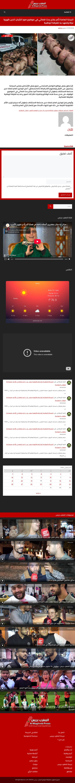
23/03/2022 (70, 693)
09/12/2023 (70, 607)
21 (12, 481)
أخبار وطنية (68, 753)
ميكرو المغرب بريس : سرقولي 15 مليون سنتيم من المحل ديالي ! (51, 666)
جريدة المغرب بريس (57, 736)
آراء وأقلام (68, 749)
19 (31, 481)
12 (31, 477)
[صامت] (9, 259)
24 (50, 484)
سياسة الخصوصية (31, 736)
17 (50, 481)
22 (70, 484)
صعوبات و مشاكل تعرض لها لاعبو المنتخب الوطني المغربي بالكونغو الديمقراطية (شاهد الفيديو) (42, 708)
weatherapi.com (37, 321)
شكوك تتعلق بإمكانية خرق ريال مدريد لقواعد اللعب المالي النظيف (46, 111)
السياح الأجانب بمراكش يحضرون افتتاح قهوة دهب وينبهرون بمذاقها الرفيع (47, 688)
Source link (68, 146)
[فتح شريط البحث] (4, 12)
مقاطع (69, 771)
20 (22, 481)
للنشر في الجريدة (31, 732)
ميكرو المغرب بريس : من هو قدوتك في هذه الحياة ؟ (55, 644)
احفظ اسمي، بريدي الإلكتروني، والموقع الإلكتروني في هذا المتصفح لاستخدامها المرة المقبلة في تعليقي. (38, 188)
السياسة (68, 760)
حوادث (35, 764)
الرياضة (35, 757)
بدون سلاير (33, 760)
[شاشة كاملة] (5, 259)
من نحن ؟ (61, 739)
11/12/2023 (70, 542)
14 (12, 477)
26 (31, 484)
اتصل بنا (61, 732)
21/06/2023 (70, 672)
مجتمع (35, 767)
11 (41, 477)
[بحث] (50, 206)
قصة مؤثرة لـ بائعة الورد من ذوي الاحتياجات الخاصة (56, 623)
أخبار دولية (34, 749)
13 (22, 477)
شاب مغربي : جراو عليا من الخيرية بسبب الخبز (58, 558)
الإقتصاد (69, 757)
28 (12, 484)
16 (60, 481)
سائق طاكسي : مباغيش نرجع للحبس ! (61, 580)
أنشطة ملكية (32, 753)
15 (70, 481)
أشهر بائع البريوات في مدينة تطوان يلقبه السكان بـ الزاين (54, 601)
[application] (37, 241)
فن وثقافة (68, 767)
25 (41, 484)
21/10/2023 (70, 628)
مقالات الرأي (33, 771)
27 (22, 484)
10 (50, 477)
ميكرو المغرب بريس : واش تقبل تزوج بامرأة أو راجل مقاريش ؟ (52, 537)
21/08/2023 (70, 650)
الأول (70, 129)
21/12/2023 (70, 521)
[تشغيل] (70, 259)
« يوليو (38, 493)
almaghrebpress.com (22, 780)
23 (60, 484)
